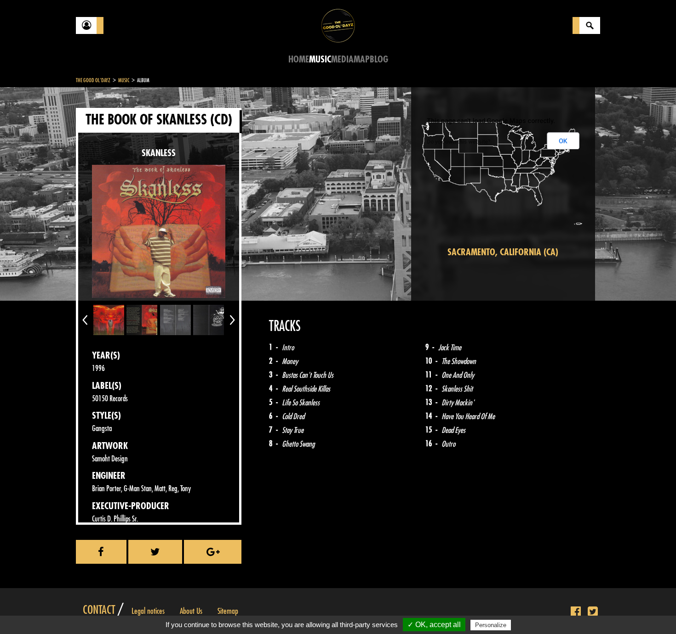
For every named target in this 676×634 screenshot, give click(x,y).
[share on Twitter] (155, 552)
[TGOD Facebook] (576, 612)
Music (320, 59)
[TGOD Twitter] (593, 612)
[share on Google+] (212, 552)
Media (342, 59)
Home (298, 59)
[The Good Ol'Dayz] (338, 25)
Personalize (490, 625)
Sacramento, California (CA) (502, 252)
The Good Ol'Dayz (93, 80)
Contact (99, 610)
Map (362, 59)
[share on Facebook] (101, 552)
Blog (379, 59)
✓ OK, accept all (434, 624)
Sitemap (228, 611)
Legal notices (148, 611)
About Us (191, 611)
